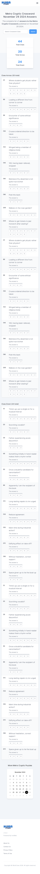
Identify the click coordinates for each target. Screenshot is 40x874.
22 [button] (26, 789)
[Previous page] (10, 772)
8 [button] (26, 782)
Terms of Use (7, 853)
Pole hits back (14, 195)
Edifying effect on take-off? (20, 544)
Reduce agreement (16, 515)
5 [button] (16, 782)
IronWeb (14, 835)
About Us (6, 843)
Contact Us (7, 846)
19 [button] (16, 789)
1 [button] (26, 779)
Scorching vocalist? (17, 425)
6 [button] (26, 795)
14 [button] (23, 786)
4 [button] (13, 782)
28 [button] (13, 779)
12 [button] (16, 786)
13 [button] (20, 786)
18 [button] (13, 789)
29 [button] (17, 779)
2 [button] (13, 795)
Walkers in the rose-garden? (20, 208)
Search (33, 31)
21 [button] (23, 789)
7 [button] (23, 782)
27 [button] (20, 792)
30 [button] (20, 779)
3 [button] (16, 795)
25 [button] (13, 792)
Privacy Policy (7, 850)
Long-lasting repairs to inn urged (22, 501)
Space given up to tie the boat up (22, 573)
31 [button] (23, 779)
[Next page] (30, 772)
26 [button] (17, 792)
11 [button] (13, 786)
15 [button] (26, 786)
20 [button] (20, 789)
